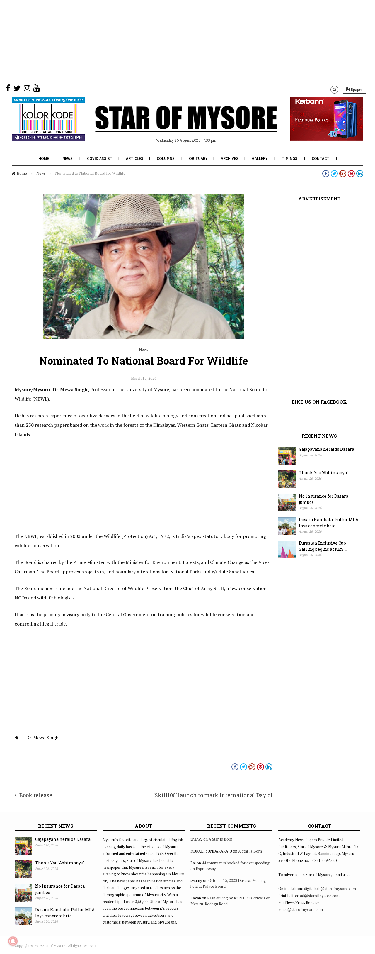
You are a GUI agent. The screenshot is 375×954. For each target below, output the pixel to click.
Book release (35, 795)
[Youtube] (36, 89)
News (67, 158)
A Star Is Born (220, 839)
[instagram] (27, 89)
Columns (166, 158)
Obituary (198, 158)
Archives (229, 158)
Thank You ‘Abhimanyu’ (323, 472)
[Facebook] (8, 89)
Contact (320, 158)
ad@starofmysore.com (320, 895)
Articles (134, 158)
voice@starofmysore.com (300, 909)
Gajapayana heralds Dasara (326, 449)
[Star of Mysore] (172, 125)
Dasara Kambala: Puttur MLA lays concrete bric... (328, 522)
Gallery (259, 158)
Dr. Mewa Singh (42, 737)
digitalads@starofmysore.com (330, 888)
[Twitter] (17, 89)
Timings (289, 158)
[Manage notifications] (13, 941)
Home (43, 158)
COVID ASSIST (99, 158)
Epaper (356, 89)
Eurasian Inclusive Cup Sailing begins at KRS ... (323, 546)
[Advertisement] (176, 41)
